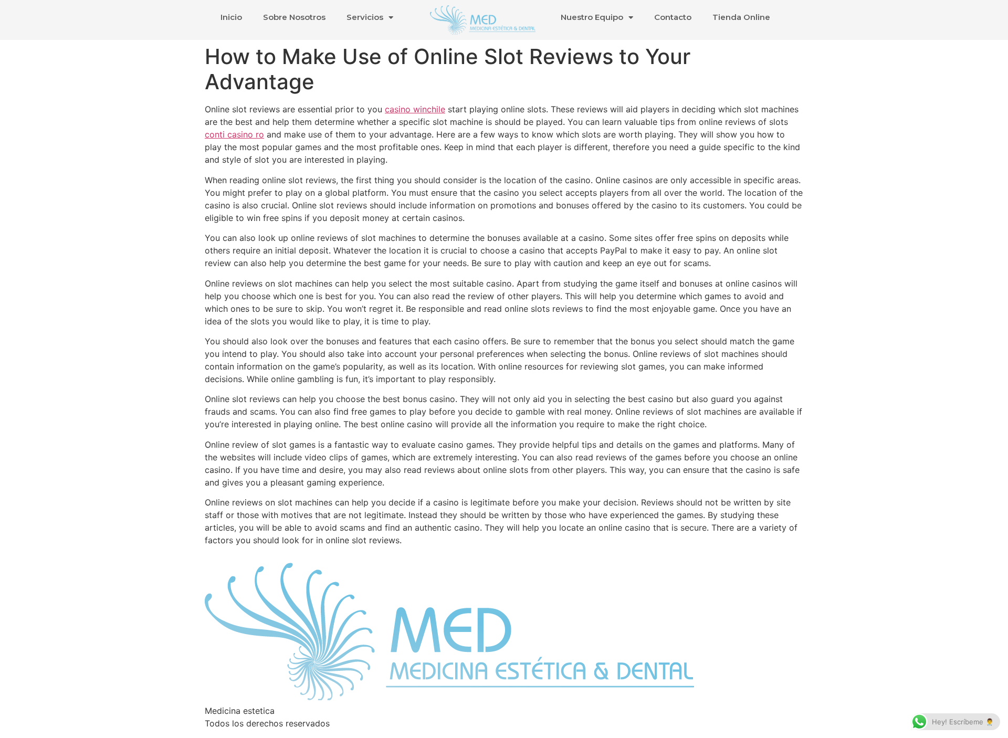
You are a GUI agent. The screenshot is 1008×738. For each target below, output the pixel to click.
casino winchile (415, 109)
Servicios (364, 17)
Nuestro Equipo (592, 17)
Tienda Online (741, 17)
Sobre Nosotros (294, 17)
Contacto (672, 17)
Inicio (231, 17)
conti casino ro (234, 134)
